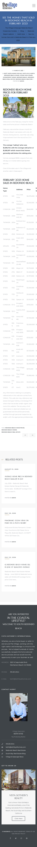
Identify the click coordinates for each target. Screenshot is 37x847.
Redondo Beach (22, 77)
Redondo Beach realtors (24, 79)
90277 (5, 73)
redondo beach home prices (14, 428)
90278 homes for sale (15, 73)
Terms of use (30, 831)
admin (22, 81)
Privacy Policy (20, 833)
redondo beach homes (9, 430)
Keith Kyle (26, 73)
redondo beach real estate (11, 432)
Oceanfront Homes (9, 77)
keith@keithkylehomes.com (20, 679)
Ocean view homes (26, 75)
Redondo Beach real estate (12, 132)
